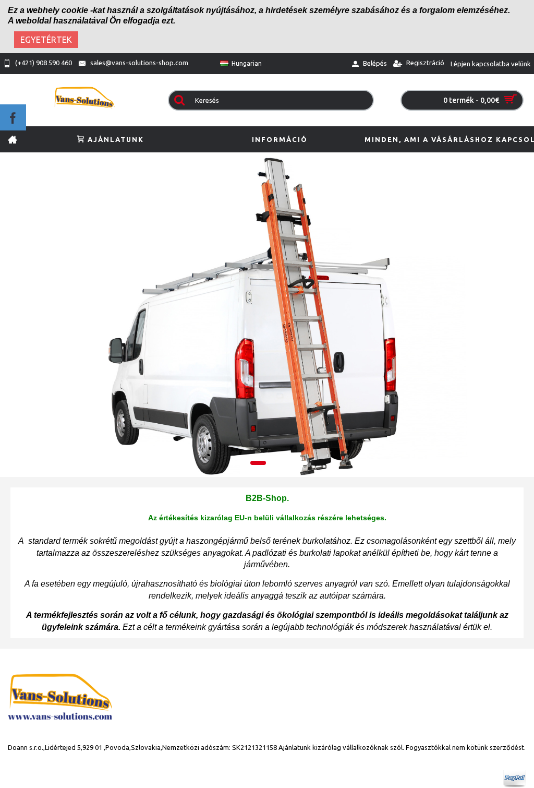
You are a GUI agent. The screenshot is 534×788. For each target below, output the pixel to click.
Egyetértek (46, 39)
